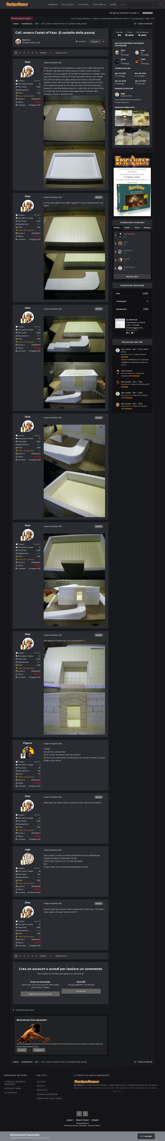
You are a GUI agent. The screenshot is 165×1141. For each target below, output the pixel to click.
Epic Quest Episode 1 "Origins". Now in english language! (124, 18)
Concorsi (98, 4)
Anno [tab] (137, 228)
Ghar (28, 62)
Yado (143, 59)
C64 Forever (126, 371)
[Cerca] (160, 4)
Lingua (70, 1120)
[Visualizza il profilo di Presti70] (118, 405)
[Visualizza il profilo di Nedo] (117, 61)
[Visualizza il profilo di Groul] (118, 383)
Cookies (94, 1120)
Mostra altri (132, 276)
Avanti (43, 53)
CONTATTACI (42, 1090)
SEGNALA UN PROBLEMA (47, 1094)
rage (27, 849)
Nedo (123, 59)
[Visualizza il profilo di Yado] (137, 61)
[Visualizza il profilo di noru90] (120, 260)
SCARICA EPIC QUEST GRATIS (50, 1099)
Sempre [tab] (147, 228)
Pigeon (27, 743)
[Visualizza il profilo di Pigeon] (28, 752)
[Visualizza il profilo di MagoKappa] (120, 268)
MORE (113, 4)
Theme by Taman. (94, 1126)
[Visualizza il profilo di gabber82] (118, 350)
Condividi (81, 41)
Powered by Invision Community (75, 1126)
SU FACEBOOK (11, 1093)
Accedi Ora (81, 991)
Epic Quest (68, 4)
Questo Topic (150, 4)
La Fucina (83, 4)
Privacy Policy (82, 1120)
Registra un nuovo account (40, 994)
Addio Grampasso (150, 18)
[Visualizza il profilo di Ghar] (18, 41)
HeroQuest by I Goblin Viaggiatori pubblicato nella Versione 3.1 (87, 18)
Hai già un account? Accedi (123, 13)
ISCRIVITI (41, 1086)
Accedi (22, 1050)
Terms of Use (44, 1138)
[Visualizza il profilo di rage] (28, 858)
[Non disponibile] (74, 118)
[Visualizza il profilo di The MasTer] (120, 235)
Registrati (147, 13)
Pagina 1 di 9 (61, 53)
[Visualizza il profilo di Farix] (120, 243)
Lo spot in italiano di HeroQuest (56, 18)
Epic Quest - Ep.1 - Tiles (131, 382)
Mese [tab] (127, 228)
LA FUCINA (41, 1082)
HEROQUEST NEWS (13, 1088)
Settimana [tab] (118, 228)
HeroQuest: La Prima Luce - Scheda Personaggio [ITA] (135, 325)
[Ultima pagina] (50, 53)
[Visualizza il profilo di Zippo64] (118, 394)
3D (39, 42)
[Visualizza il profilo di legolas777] (120, 251)
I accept (147, 1136)
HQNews (52, 4)
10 (39, 90)
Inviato (140, 354)
